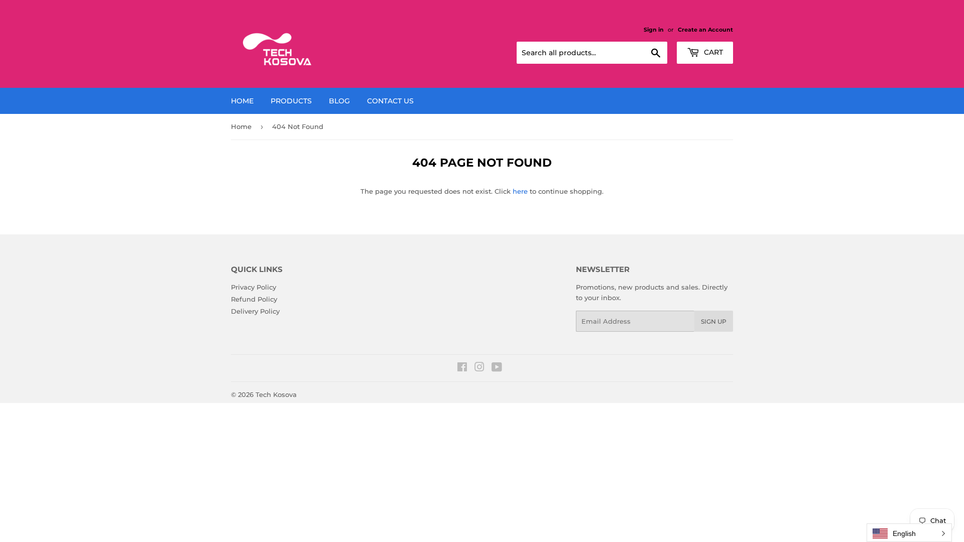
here (520, 191)
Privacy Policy (253, 287)
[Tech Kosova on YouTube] (497, 368)
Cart (712, 52)
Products (291, 100)
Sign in (654, 29)
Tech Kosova (276, 394)
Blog (339, 100)
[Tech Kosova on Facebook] (462, 368)
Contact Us (390, 100)
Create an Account (705, 29)
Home (242, 100)
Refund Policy (254, 299)
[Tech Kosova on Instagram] (479, 368)
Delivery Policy (255, 311)
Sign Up (714, 321)
